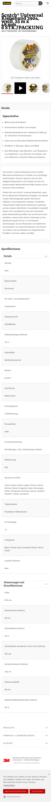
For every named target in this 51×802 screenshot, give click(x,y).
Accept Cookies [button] (37, 791)
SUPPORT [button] (8, 743)
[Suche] (40, 3)
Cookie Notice (9, 785)
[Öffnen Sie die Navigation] (47, 3)
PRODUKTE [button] (9, 728)
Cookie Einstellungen (31, 760)
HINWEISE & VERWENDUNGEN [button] (19, 736)
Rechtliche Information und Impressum (27, 758)
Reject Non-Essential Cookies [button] (15, 791)
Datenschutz (17, 760)
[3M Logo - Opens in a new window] (7, 3)
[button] (12, 797)
